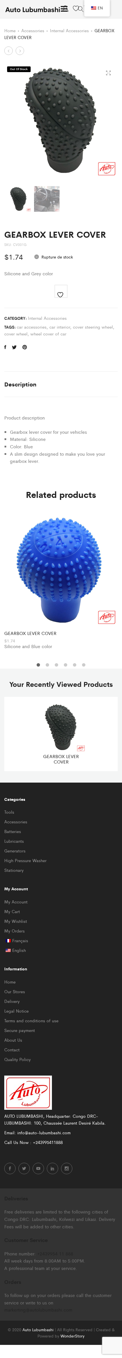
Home (10, 30)
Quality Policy (17, 1059)
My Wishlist (15, 921)
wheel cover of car (48, 334)
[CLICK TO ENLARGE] (108, 73)
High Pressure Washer (25, 860)
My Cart (12, 911)
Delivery (12, 1001)
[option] (61, 581)
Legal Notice (16, 1011)
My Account (16, 902)
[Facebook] (10, 1168)
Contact (12, 1049)
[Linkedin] (52, 1168)
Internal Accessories (69, 30)
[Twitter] (24, 1168)
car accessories (32, 327)
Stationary (14, 870)
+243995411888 (48, 1142)
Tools (9, 812)
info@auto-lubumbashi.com (44, 1132)
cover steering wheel (93, 327)
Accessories (32, 30)
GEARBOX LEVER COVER (30, 633)
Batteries (12, 831)
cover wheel (16, 334)
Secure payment (19, 1030)
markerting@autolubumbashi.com (38, 1309)
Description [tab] (20, 384)
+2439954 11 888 (55, 1253)
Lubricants (14, 841)
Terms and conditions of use (31, 1020)
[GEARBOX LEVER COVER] (5, 347)
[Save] (61, 291)
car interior (59, 327)
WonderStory (72, 1336)
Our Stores (14, 991)
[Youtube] (38, 1168)
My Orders (14, 931)
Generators (15, 851)
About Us (13, 1040)
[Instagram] (66, 1168)
